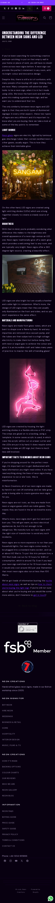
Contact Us (8, 846)
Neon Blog (8, 796)
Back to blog (29, 605)
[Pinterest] (16, 8)
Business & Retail (11, 722)
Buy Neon (7, 705)
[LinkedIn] (23, 8)
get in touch (40, 595)
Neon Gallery (9, 790)
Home (5, 728)
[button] (3, 18)
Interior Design (11, 740)
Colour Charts (10, 772)
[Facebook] (8, 8)
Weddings (7, 716)
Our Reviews (8, 778)
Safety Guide (9, 829)
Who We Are (8, 784)
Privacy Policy (10, 834)
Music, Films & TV (11, 745)
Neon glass (7, 135)
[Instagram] (20, 8)
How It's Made (10, 761)
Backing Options (11, 767)
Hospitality (8, 734)
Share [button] (7, 49)
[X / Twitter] (5, 8)
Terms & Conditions (13, 840)
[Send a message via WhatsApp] (50, 898)
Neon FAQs (7, 811)
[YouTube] (12, 8)
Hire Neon (7, 711)
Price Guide (8, 823)
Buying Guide (9, 817)
